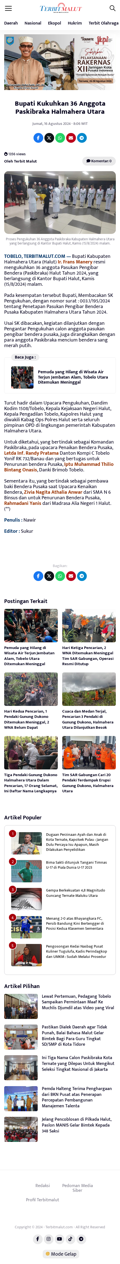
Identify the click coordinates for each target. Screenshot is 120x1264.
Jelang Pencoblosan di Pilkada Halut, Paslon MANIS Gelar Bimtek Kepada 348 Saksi (77, 1125)
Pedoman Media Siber (77, 1188)
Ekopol (54, 23)
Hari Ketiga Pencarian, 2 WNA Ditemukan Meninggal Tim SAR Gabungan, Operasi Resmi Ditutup (88, 656)
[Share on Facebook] (38, 138)
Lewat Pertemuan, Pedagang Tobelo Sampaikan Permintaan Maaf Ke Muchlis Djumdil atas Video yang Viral (78, 1002)
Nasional (33, 23)
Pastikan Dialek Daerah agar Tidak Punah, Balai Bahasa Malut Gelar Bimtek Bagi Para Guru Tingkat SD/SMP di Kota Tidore (74, 1035)
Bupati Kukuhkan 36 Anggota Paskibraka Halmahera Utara (60, 107)
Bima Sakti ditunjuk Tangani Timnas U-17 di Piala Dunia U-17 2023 (76, 865)
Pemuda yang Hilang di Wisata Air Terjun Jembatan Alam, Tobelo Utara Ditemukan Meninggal (73, 377)
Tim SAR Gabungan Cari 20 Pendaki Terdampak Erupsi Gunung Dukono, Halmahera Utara (88, 783)
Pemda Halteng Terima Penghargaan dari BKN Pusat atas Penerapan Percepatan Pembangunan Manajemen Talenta (77, 1097)
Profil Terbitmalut (42, 1200)
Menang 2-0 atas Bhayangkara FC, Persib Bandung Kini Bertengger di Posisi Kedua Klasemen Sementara (75, 923)
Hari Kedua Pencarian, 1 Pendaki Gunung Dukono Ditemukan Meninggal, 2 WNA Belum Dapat (26, 719)
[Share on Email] (71, 138)
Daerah (11, 23)
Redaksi (42, 1185)
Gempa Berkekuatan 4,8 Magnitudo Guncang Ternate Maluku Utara (75, 893)
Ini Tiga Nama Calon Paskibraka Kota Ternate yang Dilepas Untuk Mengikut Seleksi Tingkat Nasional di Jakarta (78, 1063)
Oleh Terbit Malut (20, 161)
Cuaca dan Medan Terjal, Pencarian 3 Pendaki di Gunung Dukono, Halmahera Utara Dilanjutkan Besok (88, 719)
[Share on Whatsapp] (60, 138)
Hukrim (75, 23)
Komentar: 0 (101, 161)
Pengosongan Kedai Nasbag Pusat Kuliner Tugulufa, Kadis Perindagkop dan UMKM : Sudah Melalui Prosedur (76, 951)
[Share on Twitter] (49, 138)
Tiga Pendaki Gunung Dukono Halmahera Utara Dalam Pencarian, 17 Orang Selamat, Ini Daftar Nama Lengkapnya (31, 783)
